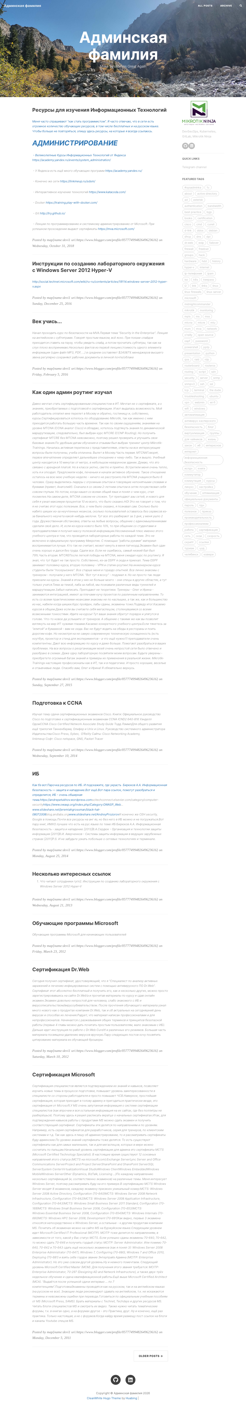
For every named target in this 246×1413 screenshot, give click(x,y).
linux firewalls (192, 291)
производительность (198, 517)
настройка (206, 486)
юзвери (209, 554)
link (194, 285)
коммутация (192, 480)
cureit (210, 224)
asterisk (198, 199)
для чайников (193, 439)
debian (213, 230)
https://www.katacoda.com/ (107, 192)
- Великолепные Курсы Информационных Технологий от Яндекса (79, 155)
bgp (209, 212)
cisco (187, 224)
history (216, 261)
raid (196, 359)
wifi (186, 408)
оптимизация (210, 493)
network (212, 328)
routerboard (191, 365)
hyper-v (189, 267)
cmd (199, 224)
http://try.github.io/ (52, 213)
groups (188, 255)
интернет (190, 451)
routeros (210, 365)
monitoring (206, 310)
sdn (213, 371)
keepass (208, 279)
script (202, 371)
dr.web (188, 242)
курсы (210, 480)
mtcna (188, 322)
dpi (208, 236)
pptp (206, 347)
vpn (186, 402)
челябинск (191, 554)
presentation (192, 353)
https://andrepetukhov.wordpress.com (66, 800)
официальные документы (201, 499)
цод (201, 548)
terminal (199, 390)
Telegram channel (194, 167)
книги (201, 468)
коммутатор (192, 474)
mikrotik (189, 310)
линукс (189, 486)
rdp (207, 359)
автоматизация (194, 414)
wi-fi (212, 402)
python (210, 353)
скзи (199, 536)
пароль (189, 505)
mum (187, 328)
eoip (201, 242)
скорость (213, 536)
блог (211, 427)
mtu (212, 322)
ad (186, 199)
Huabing (131, 1398)
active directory (207, 193)
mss (207, 316)
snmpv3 (189, 384)
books (188, 218)
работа (189, 529)
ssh (202, 384)
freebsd (204, 248)
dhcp (187, 236)
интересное (213, 445)
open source (205, 334)
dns (198, 236)
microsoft (190, 298)
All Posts (205, 5)
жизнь (212, 439)
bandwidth (214, 205)
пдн (201, 505)
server (204, 377)
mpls (187, 316)
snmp (216, 377)
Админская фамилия (22, 6)
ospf (187, 341)
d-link (188, 230)
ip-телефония (193, 273)
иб (198, 445)
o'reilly (188, 334)
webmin (199, 402)
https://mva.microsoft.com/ (116, 229)
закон (188, 445)
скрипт (189, 542)
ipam (210, 273)
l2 (185, 285)
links (204, 285)
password (201, 341)
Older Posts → (151, 1356)
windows (199, 408)
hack (202, 255)
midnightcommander (197, 304)
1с (208, 187)
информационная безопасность (195, 460)
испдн (188, 468)
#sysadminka (192, 187)
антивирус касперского (200, 420)
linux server (214, 291)
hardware (190, 261)
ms (197, 316)
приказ (206, 511)
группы (214, 433)
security (189, 377)
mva (198, 328)
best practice (192, 212)
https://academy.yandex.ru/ (123, 171)
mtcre (201, 322)
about (188, 193)
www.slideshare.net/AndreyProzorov (94, 814)
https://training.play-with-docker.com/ (71, 202)
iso (186, 279)
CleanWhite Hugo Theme (104, 1398)
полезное (190, 511)
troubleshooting (194, 396)
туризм (189, 548)
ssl (211, 384)
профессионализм (196, 523)
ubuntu (213, 396)
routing (188, 371)
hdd (204, 261)
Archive (226, 5)
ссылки (204, 542)
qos (186, 359)
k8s (195, 279)
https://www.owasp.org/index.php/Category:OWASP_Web (82, 804)
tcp (186, 390)
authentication (193, 205)
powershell (191, 347)
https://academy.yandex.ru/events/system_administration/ (71, 160)
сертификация (208, 529)
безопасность (193, 427)
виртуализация (194, 433)
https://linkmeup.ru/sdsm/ (77, 181)
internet (204, 267)
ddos (200, 230)
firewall (188, 248)
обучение (190, 493)
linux (215, 285)
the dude (215, 390)
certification (205, 218)
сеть (187, 536)
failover (214, 242)
